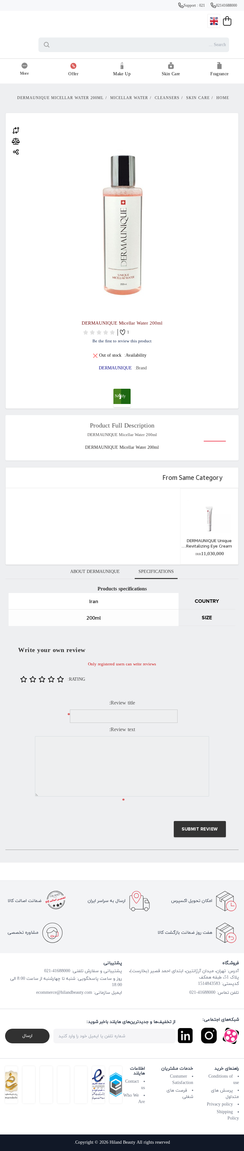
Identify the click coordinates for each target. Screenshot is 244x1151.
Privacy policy (220, 1104)
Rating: (76, 679)
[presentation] (156, 572)
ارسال (27, 1036)
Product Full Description (122, 425)
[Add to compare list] (16, 129)
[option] (209, 526)
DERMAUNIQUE (115, 368)
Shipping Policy (228, 1115)
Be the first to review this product (122, 341)
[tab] (156, 572)
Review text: (122, 729)
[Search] (48, 44)
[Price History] (16, 141)
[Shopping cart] (226, 21)
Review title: (122, 703)
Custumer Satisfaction (181, 1080)
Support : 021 (195, 5)
